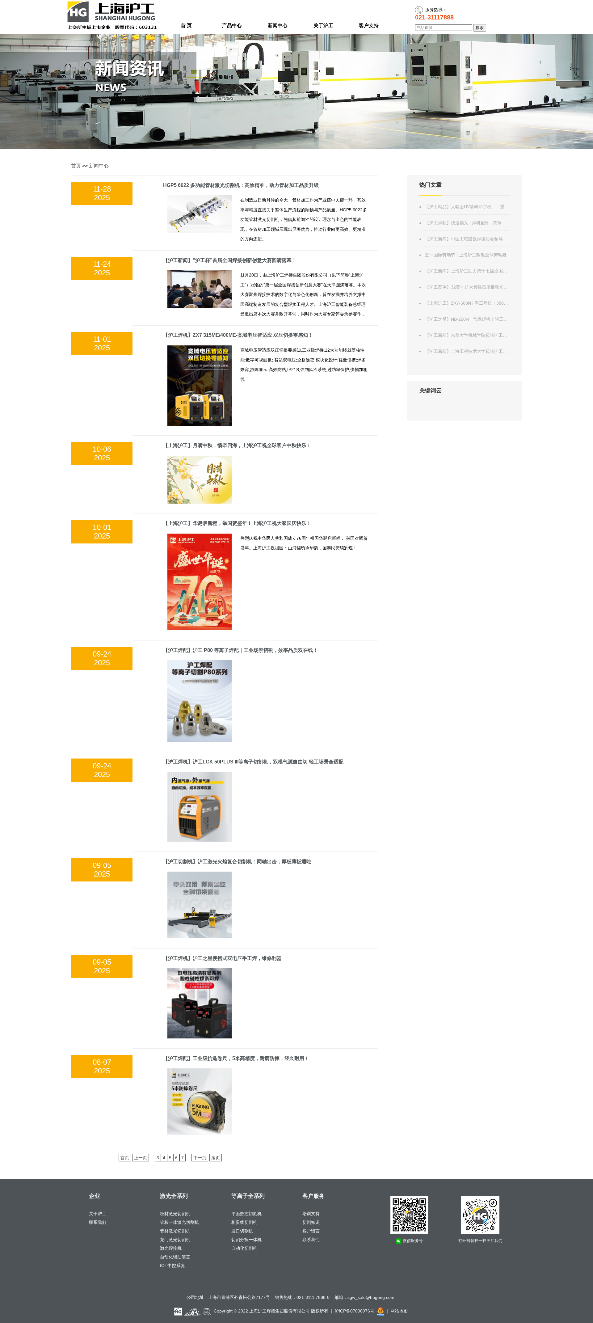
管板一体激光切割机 (179, 1222)
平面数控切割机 (246, 1213)
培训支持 (311, 1213)
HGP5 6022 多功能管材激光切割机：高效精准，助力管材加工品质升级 (241, 185)
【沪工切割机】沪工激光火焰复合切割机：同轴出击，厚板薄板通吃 (237, 861)
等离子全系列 (248, 1196)
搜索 (480, 27)
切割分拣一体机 (246, 1239)
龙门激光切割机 (175, 1239)
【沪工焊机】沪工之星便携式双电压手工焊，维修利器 (222, 958)
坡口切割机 (242, 1230)
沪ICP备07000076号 (354, 1310)
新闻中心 (99, 165)
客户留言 (311, 1230)
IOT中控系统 (172, 1265)
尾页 (215, 1157)
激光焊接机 (171, 1248)
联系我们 (97, 1222)
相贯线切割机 (244, 1222)
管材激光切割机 (175, 1230)
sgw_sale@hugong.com (370, 1297)
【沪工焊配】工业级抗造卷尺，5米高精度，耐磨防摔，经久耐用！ (236, 1058)
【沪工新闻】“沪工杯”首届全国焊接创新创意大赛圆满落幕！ (229, 260)
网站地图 (399, 1310)
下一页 (199, 1157)
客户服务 (313, 1196)
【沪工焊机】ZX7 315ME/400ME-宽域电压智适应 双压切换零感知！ (238, 335)
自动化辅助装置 (175, 1256)
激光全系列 (174, 1196)
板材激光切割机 (175, 1213)
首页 (76, 165)
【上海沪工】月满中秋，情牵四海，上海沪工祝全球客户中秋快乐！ (237, 445)
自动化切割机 (244, 1248)
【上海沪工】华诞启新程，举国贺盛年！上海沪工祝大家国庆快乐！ (237, 523)
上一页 (140, 1157)
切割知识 (311, 1222)
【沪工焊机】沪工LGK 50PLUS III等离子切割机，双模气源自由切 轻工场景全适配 (253, 761)
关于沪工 (97, 1213)
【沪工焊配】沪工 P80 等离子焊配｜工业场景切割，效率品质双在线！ (240, 650)
